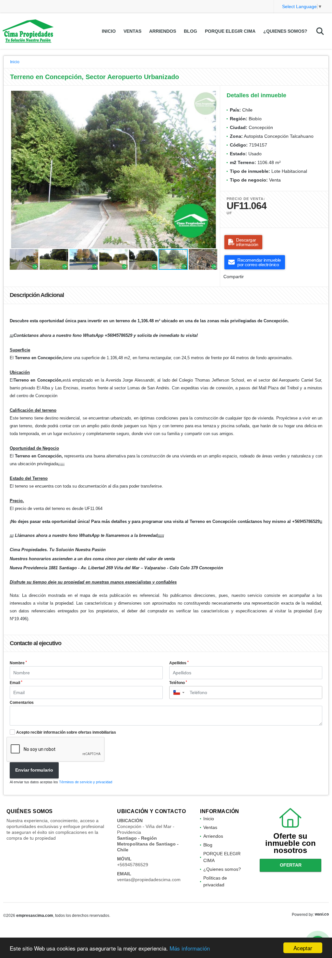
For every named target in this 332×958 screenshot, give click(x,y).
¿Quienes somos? (285, 31)
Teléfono (178, 682)
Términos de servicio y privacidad (85, 782)
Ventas (132, 31)
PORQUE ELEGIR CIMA (230, 31)
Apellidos (179, 663)
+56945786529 (132, 864)
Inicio (109, 31)
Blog (190, 31)
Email (16, 682)
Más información (190, 948)
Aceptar (302, 948)
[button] (213, 96)
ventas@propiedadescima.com (149, 879)
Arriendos (162, 31)
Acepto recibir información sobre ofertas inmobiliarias (66, 732)
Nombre (18, 663)
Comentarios (22, 702)
